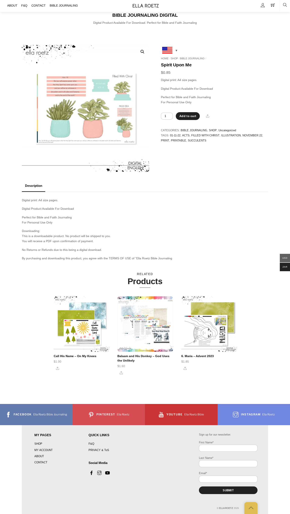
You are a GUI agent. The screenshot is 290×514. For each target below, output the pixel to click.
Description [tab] (33, 185)
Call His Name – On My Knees (75, 356)
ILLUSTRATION (231, 135)
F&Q (91, 443)
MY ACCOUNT (43, 450)
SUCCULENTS (197, 140)
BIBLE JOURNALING (192, 58)
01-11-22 (175, 135)
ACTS (186, 135)
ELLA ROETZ (226, 508)
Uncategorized (227, 130)
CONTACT (40, 462)
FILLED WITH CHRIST (205, 135)
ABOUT (39, 456)
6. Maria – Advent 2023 (197, 356)
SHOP (174, 58)
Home (165, 58)
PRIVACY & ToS (99, 450)
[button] (142, 52)
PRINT (165, 140)
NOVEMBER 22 (252, 135)
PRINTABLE (178, 140)
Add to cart (187, 116)
